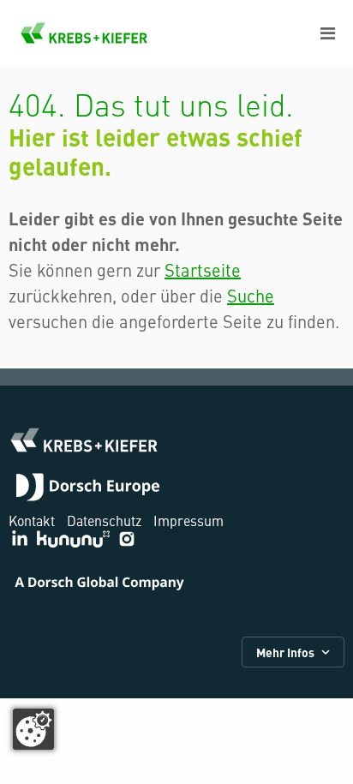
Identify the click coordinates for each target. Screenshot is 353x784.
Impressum (188, 520)
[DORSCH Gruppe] (88, 489)
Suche (250, 295)
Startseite (203, 269)
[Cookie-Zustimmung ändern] (33, 729)
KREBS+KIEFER (84, 33)
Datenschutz (104, 520)
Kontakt (32, 520)
